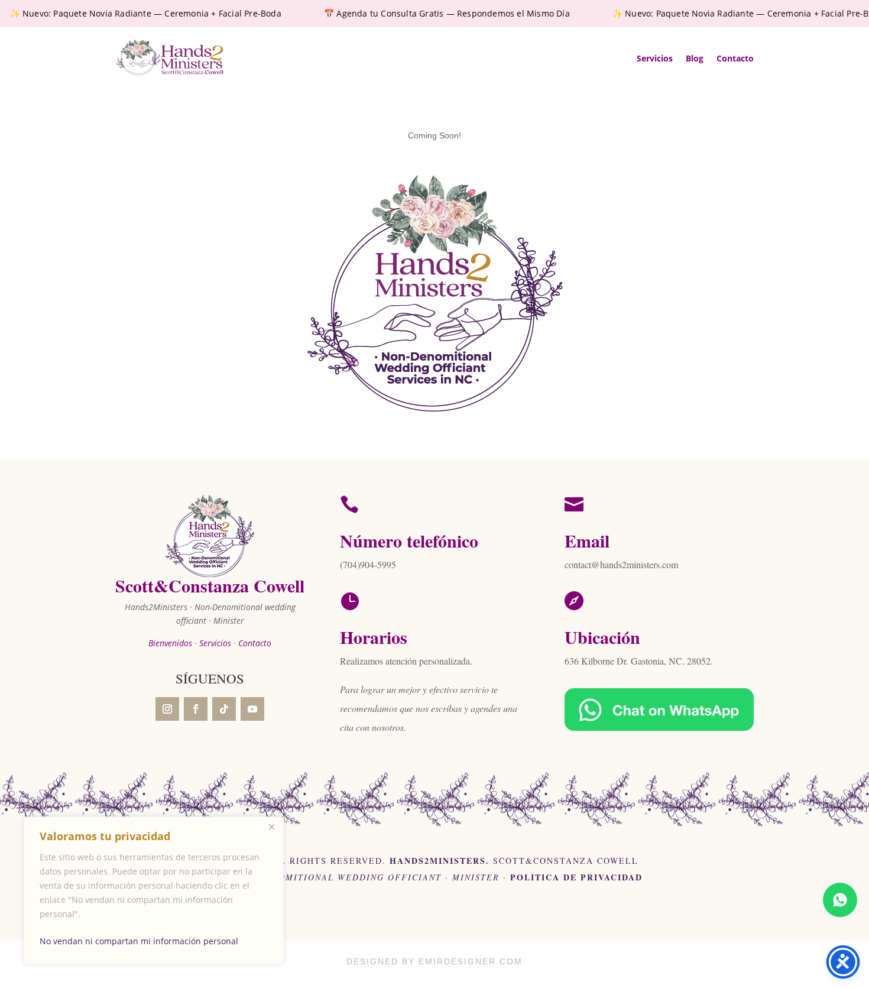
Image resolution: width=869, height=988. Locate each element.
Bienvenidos (170, 643)
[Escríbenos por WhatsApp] (840, 900)
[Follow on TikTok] (224, 709)
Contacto (735, 58)
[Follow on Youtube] (252, 709)
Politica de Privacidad (576, 877)
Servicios (655, 58)
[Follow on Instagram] (167, 709)
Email (587, 540)
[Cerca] (271, 826)
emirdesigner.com (471, 961)
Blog (694, 58)
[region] (154, 890)
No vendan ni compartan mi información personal (139, 941)
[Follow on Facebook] (195, 709)
